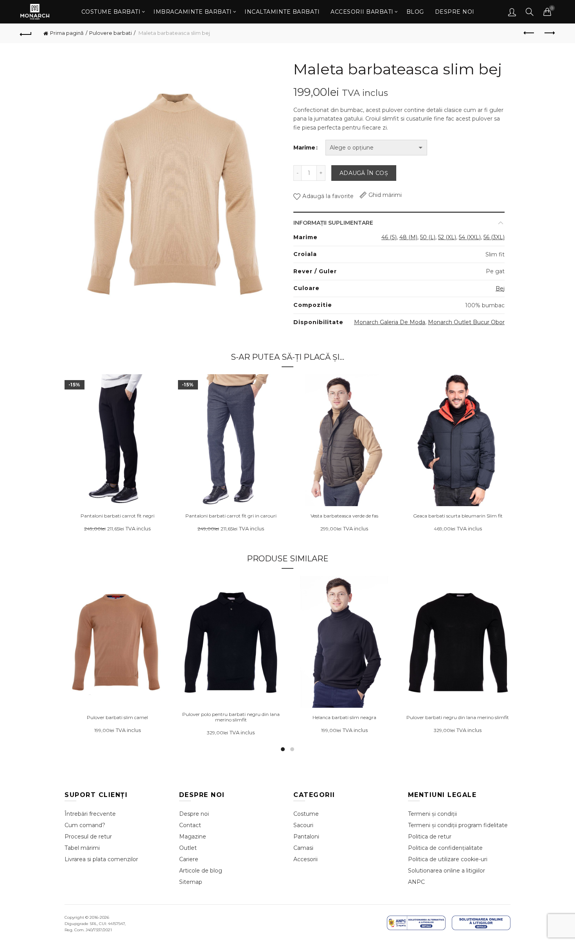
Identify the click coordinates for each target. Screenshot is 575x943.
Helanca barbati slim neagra (344, 717)
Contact (190, 825)
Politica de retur (429, 836)
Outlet (188, 847)
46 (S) (389, 237)
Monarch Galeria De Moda (389, 322)
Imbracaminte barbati (192, 11)
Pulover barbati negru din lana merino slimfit (457, 717)
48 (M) (408, 237)
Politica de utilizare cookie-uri (447, 859)
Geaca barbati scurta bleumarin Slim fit (458, 516)
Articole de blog (200, 870)
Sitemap (190, 881)
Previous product (529, 33)
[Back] (26, 33)
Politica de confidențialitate (445, 847)
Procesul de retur (88, 836)
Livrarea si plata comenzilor (101, 859)
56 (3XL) (494, 237)
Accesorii (305, 859)
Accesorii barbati (362, 11)
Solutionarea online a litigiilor (446, 870)
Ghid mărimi (385, 194)
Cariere (188, 859)
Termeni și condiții (432, 813)
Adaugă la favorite (328, 196)
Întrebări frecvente (90, 813)
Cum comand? (85, 825)
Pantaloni (306, 836)
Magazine (192, 836)
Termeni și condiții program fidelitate (458, 825)
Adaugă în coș (364, 173)
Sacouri (303, 825)
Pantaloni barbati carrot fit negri (118, 516)
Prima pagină (67, 33)
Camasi (303, 847)
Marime (304, 147)
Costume (306, 813)
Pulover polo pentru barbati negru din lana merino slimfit (231, 717)
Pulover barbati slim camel (117, 717)
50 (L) (427, 237)
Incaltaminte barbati (282, 11)
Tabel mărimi (82, 847)
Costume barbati (111, 11)
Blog (415, 11)
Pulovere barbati (110, 33)
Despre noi (454, 11)
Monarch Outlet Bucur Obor (466, 322)
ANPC (416, 881)
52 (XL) (447, 237)
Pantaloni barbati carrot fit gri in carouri (231, 516)
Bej (500, 288)
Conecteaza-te (512, 12)
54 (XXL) (470, 237)
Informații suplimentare (333, 222)
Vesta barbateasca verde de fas (344, 516)
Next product (549, 33)
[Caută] (529, 12)
